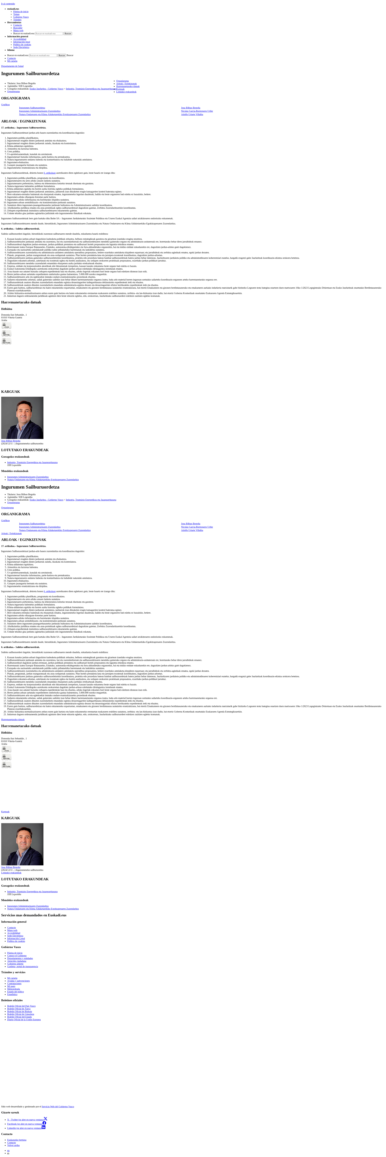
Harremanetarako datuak (13, 719)
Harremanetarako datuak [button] (128, 86)
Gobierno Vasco (21, 17)
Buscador (17, 28)
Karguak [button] (120, 89)
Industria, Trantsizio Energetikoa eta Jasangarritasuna (91, 88)
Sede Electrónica (21, 47)
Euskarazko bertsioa (16, 1140)
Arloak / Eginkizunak (11, 533)
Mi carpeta (12, 61)
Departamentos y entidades (20, 958)
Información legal (21, 42)
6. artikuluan (50, 173)
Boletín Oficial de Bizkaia (19, 1011)
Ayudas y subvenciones (18, 981)
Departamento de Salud (12, 66)
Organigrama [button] (122, 81)
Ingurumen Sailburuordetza (32, 107)
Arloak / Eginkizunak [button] (126, 83)
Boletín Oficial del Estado (19, 1017)
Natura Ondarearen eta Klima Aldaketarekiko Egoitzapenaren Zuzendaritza (55, 114)
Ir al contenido (8, 3)
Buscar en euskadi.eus (23, 33)
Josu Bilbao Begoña (190, 107)
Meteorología (13, 989)
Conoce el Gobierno (17, 955)
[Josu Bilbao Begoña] (22, 438)
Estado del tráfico (15, 991)
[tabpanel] (193, 106)
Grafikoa (5, 104)
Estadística (12, 994)
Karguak (5, 811)
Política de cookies (22, 44)
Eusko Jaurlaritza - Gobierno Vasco (46, 88)
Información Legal (16, 938)
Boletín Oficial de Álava (18, 1008)
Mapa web (18, 30)
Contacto (17, 25)
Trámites (17, 19)
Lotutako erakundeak (11, 872)
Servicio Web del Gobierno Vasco (58, 1106)
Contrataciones (14, 983)
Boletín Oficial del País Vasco (21, 1006)
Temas (16, 14)
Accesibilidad (19, 39)
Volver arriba (13, 1145)
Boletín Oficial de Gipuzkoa (20, 1014)
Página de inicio (20, 11)
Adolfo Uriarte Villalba (192, 114)
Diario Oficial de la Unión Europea (24, 1019)
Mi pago (11, 986)
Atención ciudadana (16, 961)
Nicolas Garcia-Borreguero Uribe (197, 111)
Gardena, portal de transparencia (22, 966)
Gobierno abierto (15, 963)
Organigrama (13, 91)
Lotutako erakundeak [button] (126, 91)
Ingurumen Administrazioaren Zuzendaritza (39, 111)
